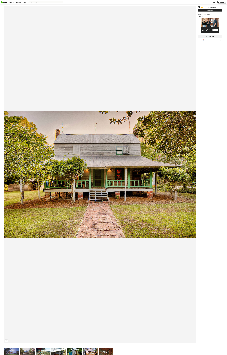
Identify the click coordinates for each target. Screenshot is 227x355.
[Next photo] (193, 174)
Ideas (24, 2)
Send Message (210, 10)
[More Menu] (193, 341)
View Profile (213, 7)
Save (104, 340)
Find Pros (11, 2)
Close (220, 40)
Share (98, 340)
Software (18, 2)
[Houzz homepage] (4, 2)
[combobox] (45, 2)
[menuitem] (12, 2)
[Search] (29, 2)
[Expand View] (6, 341)
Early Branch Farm (15, 345)
